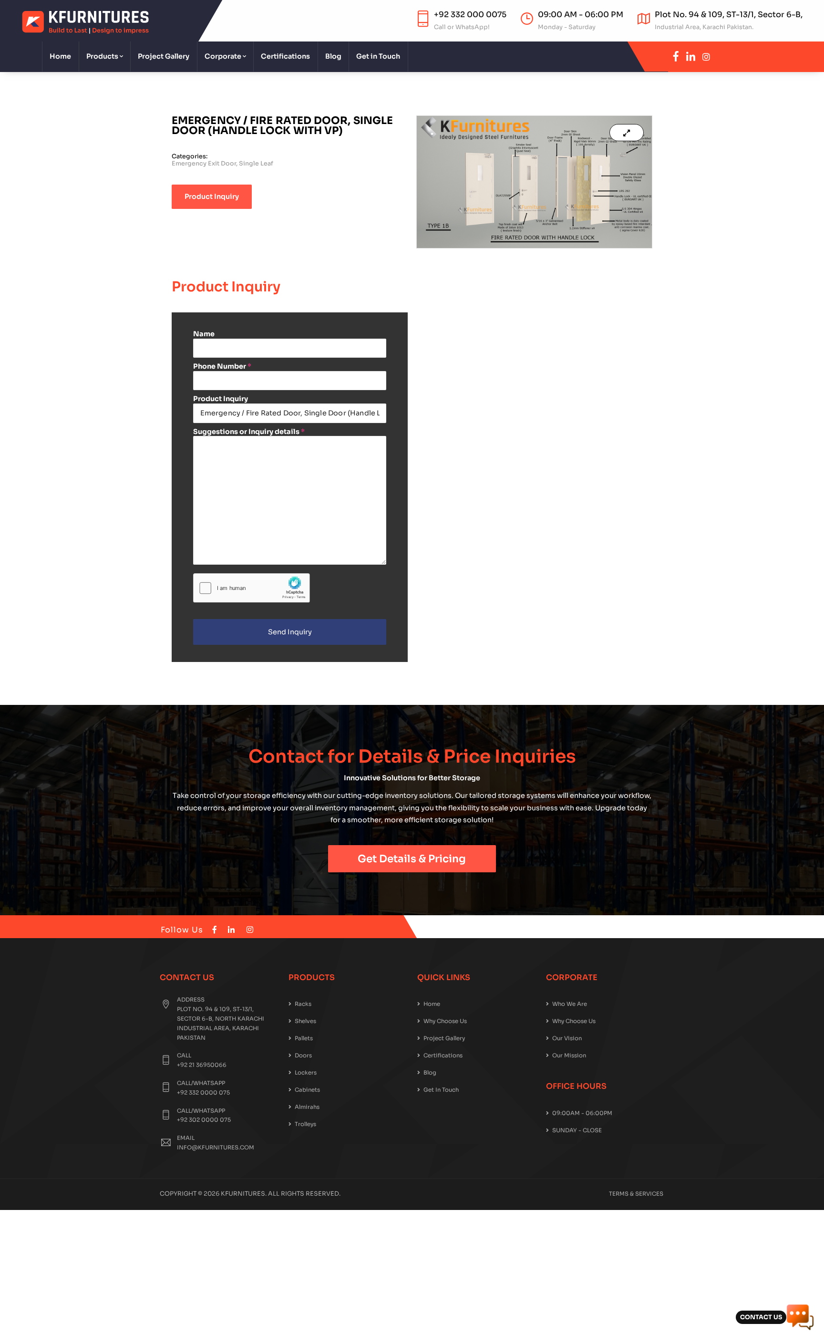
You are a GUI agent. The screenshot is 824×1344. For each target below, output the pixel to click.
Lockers (306, 1072)
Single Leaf (256, 163)
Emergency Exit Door (204, 163)
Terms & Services (636, 1193)
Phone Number (222, 366)
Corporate (223, 56)
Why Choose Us (445, 1021)
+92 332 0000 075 (203, 1092)
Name (204, 334)
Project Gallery (163, 56)
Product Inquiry (220, 398)
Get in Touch (378, 56)
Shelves (305, 1021)
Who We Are (569, 1004)
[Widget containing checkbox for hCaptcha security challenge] (251, 588)
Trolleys (305, 1124)
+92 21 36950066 (202, 1065)
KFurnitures (243, 1194)
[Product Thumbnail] (626, 132)
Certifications (285, 56)
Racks (303, 1004)
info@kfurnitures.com (215, 1147)
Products (102, 56)
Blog (333, 56)
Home (60, 56)
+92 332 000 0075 (470, 15)
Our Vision (567, 1038)
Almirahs (307, 1107)
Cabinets (307, 1089)
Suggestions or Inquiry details (249, 431)
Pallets (304, 1038)
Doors (303, 1055)
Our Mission (569, 1055)
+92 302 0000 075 (204, 1120)
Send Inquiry (290, 632)
